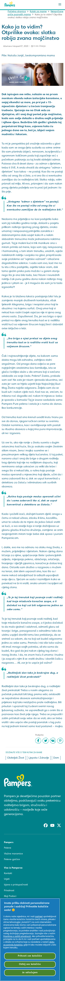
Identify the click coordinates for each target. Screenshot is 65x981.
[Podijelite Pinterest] (60, 741)
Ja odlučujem (30, 972)
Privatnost (9, 891)
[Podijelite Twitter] (45, 741)
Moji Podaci (10, 896)
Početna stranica (17, 11)
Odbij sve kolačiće (30, 964)
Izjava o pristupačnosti (16, 885)
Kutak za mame (38, 11)
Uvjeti (7, 879)
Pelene (7, 848)
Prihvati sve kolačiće (30, 956)
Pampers (8, 842)
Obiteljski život (15, 758)
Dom (56, 758)
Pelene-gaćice (12, 859)
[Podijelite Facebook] (38, 741)
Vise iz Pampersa (13, 868)
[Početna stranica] (10, 4)
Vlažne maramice (13, 854)
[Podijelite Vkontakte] (52, 741)
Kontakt (8, 873)
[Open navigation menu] (60, 4)
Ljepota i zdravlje (38, 758)
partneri (39, 917)
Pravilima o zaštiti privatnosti (17, 936)
